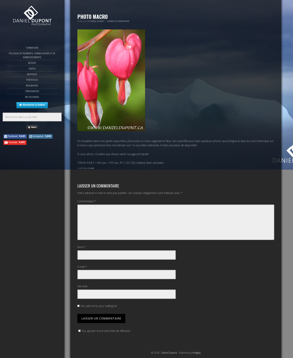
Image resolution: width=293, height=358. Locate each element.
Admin (33, 127)
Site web (82, 286)
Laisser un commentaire (118, 21)
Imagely (196, 352)
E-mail (82, 267)
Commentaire (86, 201)
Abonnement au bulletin (34, 104)
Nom (81, 247)
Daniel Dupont (32, 16)
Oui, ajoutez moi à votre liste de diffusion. (106, 331)
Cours (91, 168)
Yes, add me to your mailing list (98, 306)
